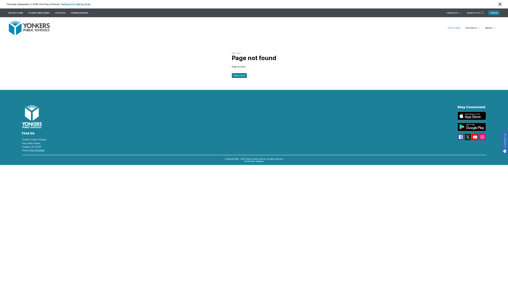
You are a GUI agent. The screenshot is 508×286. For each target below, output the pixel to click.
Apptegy (260, 161)
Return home (239, 75)
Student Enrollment (39, 13)
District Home (15, 13)
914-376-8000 (37, 150)
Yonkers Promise (79, 13)
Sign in (494, 13)
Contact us (504, 140)
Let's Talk (454, 28)
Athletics (60, 13)
